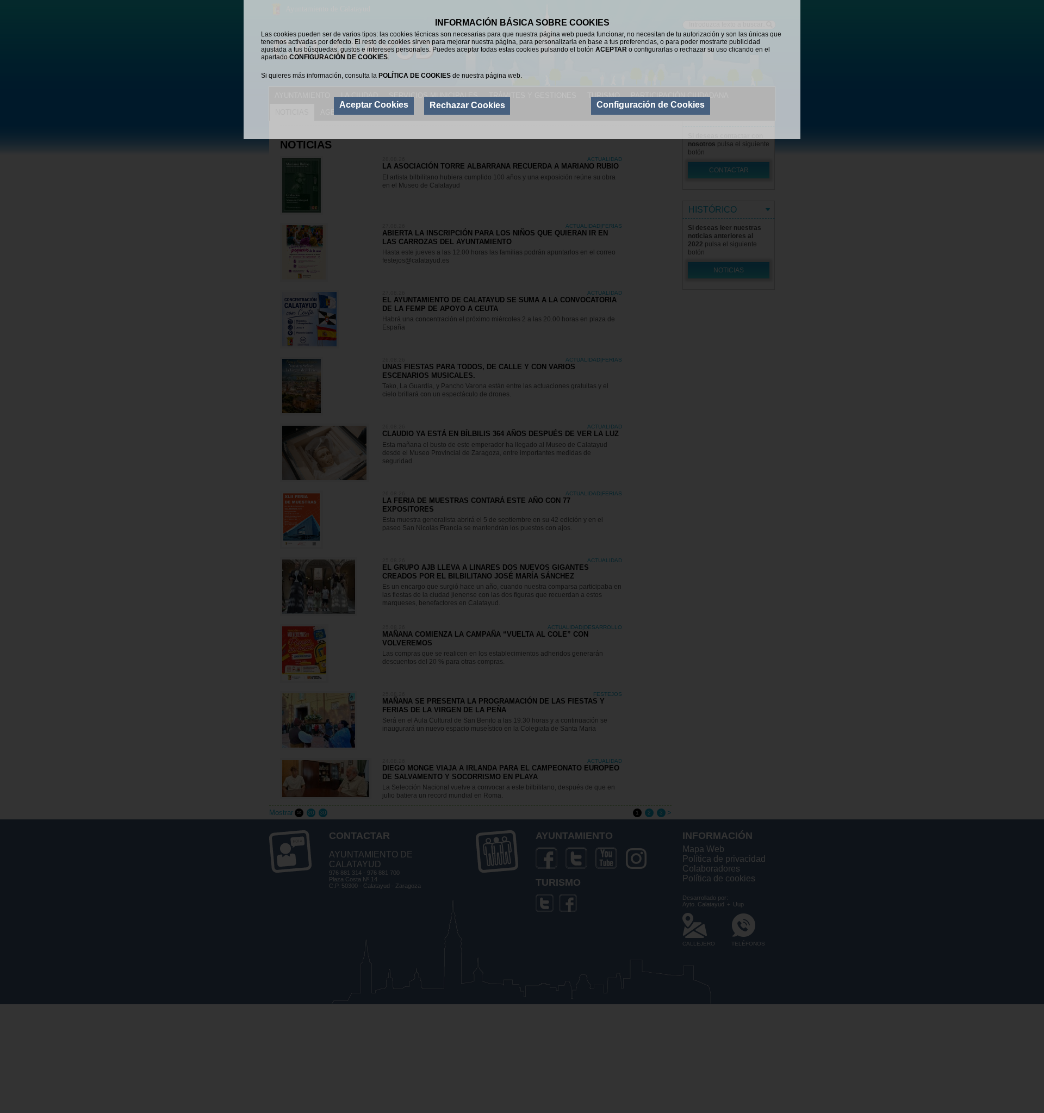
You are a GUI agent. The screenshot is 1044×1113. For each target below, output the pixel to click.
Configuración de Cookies (650, 105)
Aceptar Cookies (373, 105)
